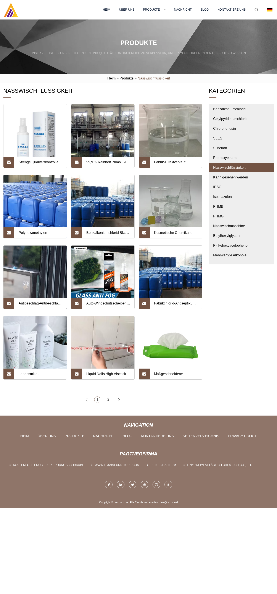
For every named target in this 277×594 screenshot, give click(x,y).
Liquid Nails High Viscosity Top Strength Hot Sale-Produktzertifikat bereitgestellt (107, 375)
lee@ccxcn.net (169, 502)
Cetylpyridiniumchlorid (230, 119)
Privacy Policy (242, 436)
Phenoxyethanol (225, 158)
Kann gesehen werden (230, 177)
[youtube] (144, 484)
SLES (217, 138)
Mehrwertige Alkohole (229, 255)
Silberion (220, 148)
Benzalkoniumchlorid (229, 109)
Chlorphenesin (224, 128)
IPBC (217, 187)
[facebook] (109, 484)
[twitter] (132, 484)
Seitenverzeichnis (201, 436)
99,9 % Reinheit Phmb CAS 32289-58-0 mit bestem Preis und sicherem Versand (108, 164)
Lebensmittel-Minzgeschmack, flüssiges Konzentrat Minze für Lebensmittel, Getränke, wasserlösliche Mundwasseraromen (39, 375)
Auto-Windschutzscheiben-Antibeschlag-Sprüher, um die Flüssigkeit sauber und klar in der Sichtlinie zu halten (107, 305)
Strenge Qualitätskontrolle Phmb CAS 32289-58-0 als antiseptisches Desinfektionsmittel (39, 164)
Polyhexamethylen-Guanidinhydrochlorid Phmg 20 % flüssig (40, 234)
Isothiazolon (222, 197)
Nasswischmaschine (229, 226)
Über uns (126, 9)
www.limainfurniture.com (117, 465)
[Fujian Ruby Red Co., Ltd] (10, 9)
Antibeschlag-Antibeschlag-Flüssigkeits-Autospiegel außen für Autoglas (40, 305)
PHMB (218, 206)
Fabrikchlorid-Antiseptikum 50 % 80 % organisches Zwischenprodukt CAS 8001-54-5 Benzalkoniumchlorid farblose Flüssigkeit (174, 305)
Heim (106, 9)
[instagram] (156, 484)
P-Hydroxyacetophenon (231, 245)
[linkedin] (120, 484)
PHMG (218, 216)
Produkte (151, 9)
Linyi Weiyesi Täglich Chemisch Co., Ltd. (220, 465)
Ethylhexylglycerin (227, 236)
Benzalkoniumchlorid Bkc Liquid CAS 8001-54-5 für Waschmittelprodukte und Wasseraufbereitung (106, 234)
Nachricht (183, 9)
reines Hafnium (163, 465)
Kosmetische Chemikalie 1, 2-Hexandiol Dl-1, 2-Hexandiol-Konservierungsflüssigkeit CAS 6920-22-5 (175, 234)
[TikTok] (168, 484)
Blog (204, 9)
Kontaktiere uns (231, 9)
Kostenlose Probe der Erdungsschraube (48, 465)
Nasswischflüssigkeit (229, 167)
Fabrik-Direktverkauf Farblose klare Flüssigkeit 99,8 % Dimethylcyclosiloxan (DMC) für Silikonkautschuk (176, 164)
